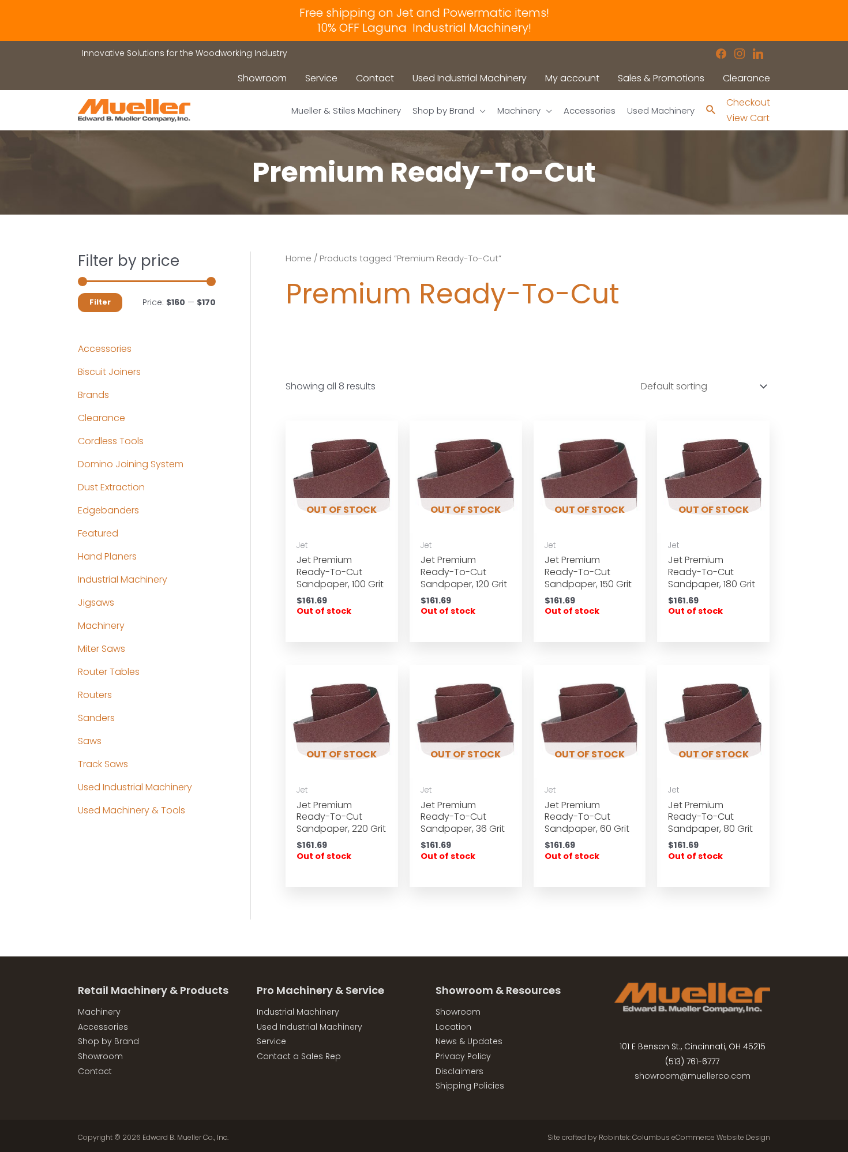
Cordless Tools (111, 441)
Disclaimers (459, 1071)
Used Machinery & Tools (131, 810)
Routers (95, 694)
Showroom (100, 1056)
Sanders (96, 718)
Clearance (101, 418)
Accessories (105, 348)
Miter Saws (101, 648)
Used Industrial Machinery (135, 787)
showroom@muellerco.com (693, 1076)
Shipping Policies (470, 1085)
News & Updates (469, 1041)
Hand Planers (107, 556)
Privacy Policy (463, 1056)
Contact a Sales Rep (299, 1056)
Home (299, 258)
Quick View (341, 521)
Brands (93, 394)
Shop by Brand (108, 1041)
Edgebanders (108, 510)
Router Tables (109, 671)
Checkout (748, 102)
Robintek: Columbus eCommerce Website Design (684, 1137)
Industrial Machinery (122, 579)
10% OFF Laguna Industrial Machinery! (424, 28)
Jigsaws (96, 602)
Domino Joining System (130, 464)
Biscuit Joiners (109, 371)
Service (271, 1041)
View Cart (748, 118)
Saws (90, 741)
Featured (98, 533)
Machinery (101, 625)
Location (453, 1027)
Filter (100, 302)
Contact (95, 1071)
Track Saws (103, 764)
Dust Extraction (111, 487)
